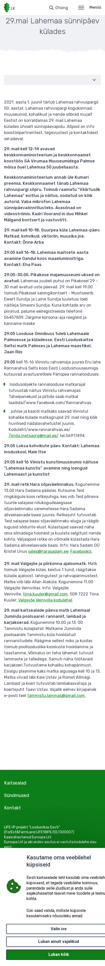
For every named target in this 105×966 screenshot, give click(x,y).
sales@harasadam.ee (48, 551)
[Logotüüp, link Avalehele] (9, 7)
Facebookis (80, 551)
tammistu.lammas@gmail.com (56, 695)
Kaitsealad (15, 783)
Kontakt (12, 808)
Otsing (61, 7)
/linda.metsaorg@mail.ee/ (34, 435)
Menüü (95, 7)
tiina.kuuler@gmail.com (45, 594)
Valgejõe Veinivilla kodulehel (44, 600)
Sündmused (16, 795)
